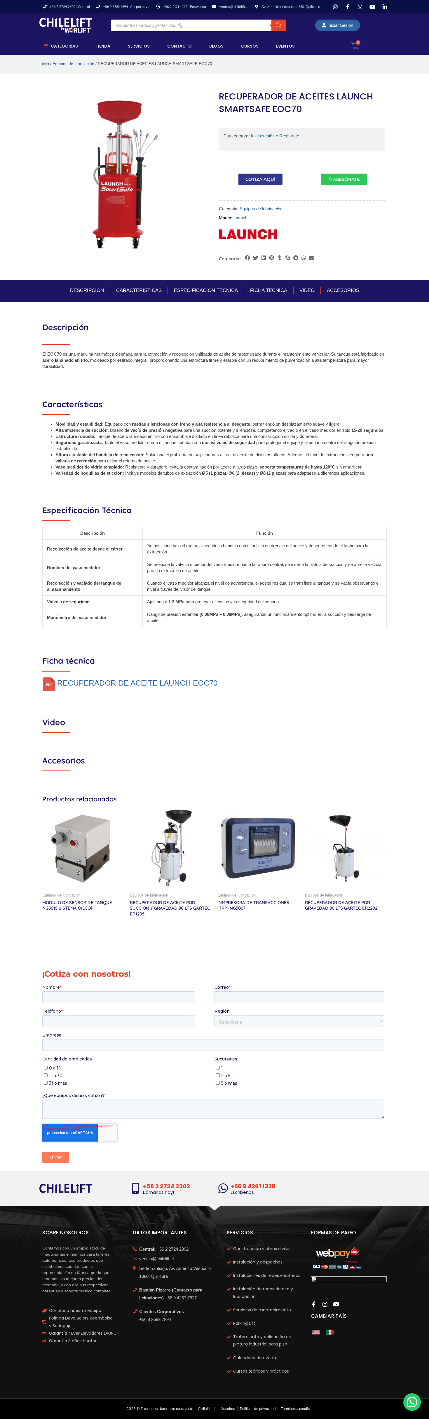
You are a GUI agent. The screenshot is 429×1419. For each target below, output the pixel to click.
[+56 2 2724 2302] (135, 1188)
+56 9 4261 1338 (253, 1186)
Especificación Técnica (206, 290)
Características (139, 290)
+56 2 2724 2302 (166, 1186)
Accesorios (343, 290)
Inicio (44, 64)
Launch (240, 217)
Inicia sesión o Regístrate (275, 135)
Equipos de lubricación (73, 64)
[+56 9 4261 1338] (223, 1188)
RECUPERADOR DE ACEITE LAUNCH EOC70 (137, 683)
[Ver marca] (248, 233)
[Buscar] (278, 25)
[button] (247, 258)
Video (307, 290)
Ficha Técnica (268, 290)
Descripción (87, 290)
